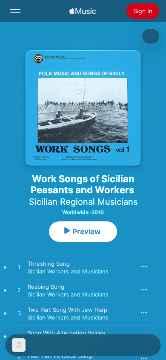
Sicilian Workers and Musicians (68, 271)
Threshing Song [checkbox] (49, 263)
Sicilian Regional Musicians (83, 202)
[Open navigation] (15, 11)
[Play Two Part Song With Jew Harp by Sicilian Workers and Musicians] (19, 313)
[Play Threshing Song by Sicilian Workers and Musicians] (19, 267)
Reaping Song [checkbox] (46, 286)
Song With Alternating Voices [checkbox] (66, 332)
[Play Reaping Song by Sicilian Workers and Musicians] (19, 290)
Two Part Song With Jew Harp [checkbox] (67, 309)
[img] (82, 11)
